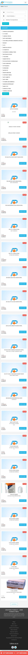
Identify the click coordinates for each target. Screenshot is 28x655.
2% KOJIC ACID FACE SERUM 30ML (14, 277)
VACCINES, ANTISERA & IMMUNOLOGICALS (13, 40)
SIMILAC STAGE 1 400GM (14, 133)
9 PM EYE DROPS (14, 494)
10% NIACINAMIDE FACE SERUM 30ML (14, 205)
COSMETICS (6, 50)
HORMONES (5, 68)
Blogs (14, 621)
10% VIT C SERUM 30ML (14, 253)
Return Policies (14, 629)
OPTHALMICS (6, 65)
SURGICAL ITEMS (7, 88)
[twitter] (15, 647)
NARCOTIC (5, 86)
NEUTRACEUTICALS (7, 54)
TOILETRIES (5, 56)
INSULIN (4, 43)
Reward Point (14, 635)
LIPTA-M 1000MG (14, 109)
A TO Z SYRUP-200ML (14, 542)
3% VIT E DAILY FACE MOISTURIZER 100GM (14, 374)
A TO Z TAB (14, 566)
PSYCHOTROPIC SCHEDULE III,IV (10, 61)
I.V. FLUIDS (5, 34)
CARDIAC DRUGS (7, 36)
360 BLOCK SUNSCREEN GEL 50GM (14, 398)
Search (6, 93)
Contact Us (14, 639)
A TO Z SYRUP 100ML (14, 518)
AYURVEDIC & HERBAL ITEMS (9, 52)
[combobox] (15, 16)
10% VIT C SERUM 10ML (14, 229)
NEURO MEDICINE (7, 72)
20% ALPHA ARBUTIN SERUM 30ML (14, 325)
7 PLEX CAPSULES (14, 446)
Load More (14, 604)
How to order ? (14, 625)
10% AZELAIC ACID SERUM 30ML (14, 181)
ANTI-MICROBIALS (7, 38)
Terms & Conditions (14, 633)
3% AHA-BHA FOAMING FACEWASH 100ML (14, 350)
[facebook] (12, 647)
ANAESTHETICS (6, 59)
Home (2, 6)
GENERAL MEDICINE (7, 91)
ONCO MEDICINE (7, 63)
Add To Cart (23, 115)
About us (14, 623)
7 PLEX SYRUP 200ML (14, 470)
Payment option (14, 631)
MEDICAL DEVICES (7, 47)
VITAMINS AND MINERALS (8, 81)
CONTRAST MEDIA (7, 75)
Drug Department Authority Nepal (14, 637)
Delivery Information (14, 627)
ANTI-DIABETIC (6, 77)
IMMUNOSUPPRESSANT (8, 84)
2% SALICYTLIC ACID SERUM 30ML (14, 301)
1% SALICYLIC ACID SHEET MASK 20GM (14, 157)
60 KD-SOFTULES (14, 422)
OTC (4, 45)
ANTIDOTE (5, 70)
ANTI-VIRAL (5, 79)
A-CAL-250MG (14, 591)
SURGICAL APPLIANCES (8, 31)
